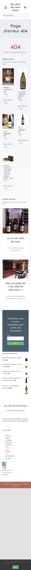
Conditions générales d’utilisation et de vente (9, 444)
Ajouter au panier (6, 101)
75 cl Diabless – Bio (22, 130)
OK (15, 567)
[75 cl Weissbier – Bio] (8, 121)
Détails (11, 100)
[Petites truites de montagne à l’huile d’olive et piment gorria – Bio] (8, 157)
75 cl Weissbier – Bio (8, 134)
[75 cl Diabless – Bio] (23, 119)
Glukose (16, 485)
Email (8, 335)
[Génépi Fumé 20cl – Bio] (8, 76)
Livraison (8, 458)
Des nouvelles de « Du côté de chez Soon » (15, 286)
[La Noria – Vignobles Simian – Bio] (23, 78)
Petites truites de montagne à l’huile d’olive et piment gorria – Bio (8, 172)
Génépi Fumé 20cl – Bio (8, 90)
